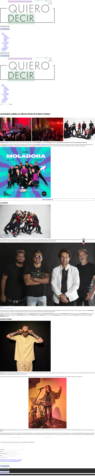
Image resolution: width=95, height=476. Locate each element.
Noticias (3, 34)
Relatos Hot (6, 98)
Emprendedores (5, 48)
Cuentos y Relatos (5, 43)
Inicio (3, 84)
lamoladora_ (7, 142)
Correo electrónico (3, 453)
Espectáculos (6, 41)
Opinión (5, 40)
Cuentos (5, 44)
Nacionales (6, 36)
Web (1, 455)
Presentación (4, 49)
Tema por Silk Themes (4, 474)
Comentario (2, 449)
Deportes (5, 39)
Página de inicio (4, 106)
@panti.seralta (43, 144)
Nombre (1, 451)
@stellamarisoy (10, 145)
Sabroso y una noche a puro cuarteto (6, 308)
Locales (5, 35)
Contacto (3, 50)
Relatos (5, 45)
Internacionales (6, 38)
